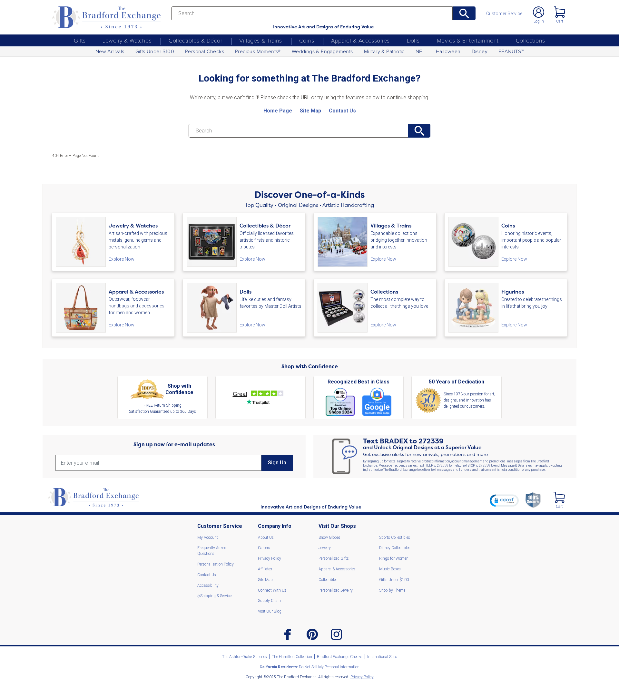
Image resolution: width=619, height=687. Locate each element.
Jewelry (325, 548)
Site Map (265, 579)
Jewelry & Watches (127, 40)
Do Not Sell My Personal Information (309, 667)
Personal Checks (204, 51)
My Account (207, 537)
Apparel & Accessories (360, 40)
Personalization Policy (215, 564)
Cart (559, 21)
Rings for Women (393, 558)
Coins (306, 40)
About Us (266, 537)
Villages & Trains (260, 40)
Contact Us (206, 575)
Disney (479, 51)
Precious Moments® (258, 51)
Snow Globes (329, 537)
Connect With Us (272, 590)
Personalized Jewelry (336, 590)
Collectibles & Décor (195, 40)
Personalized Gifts (334, 558)
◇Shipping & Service (214, 596)
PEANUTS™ (511, 51)
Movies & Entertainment (468, 40)
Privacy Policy (269, 558)
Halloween (448, 51)
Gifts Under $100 (154, 51)
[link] (504, 500)
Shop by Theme (392, 590)
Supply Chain (269, 600)
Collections (530, 40)
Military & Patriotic (384, 51)
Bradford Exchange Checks (339, 656)
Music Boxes (390, 569)
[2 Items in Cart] (559, 497)
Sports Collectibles (394, 537)
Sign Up (277, 463)
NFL (420, 51)
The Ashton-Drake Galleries (244, 656)
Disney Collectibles (394, 548)
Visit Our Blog (269, 611)
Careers (264, 548)
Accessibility (208, 585)
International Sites (382, 656)
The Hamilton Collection (292, 656)
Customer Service (504, 13)
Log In (539, 21)
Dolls (413, 40)
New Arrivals (109, 51)
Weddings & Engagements (322, 51)
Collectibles (328, 579)
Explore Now (121, 259)
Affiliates (265, 569)
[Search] (464, 13)
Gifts (79, 40)
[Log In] (538, 12)
